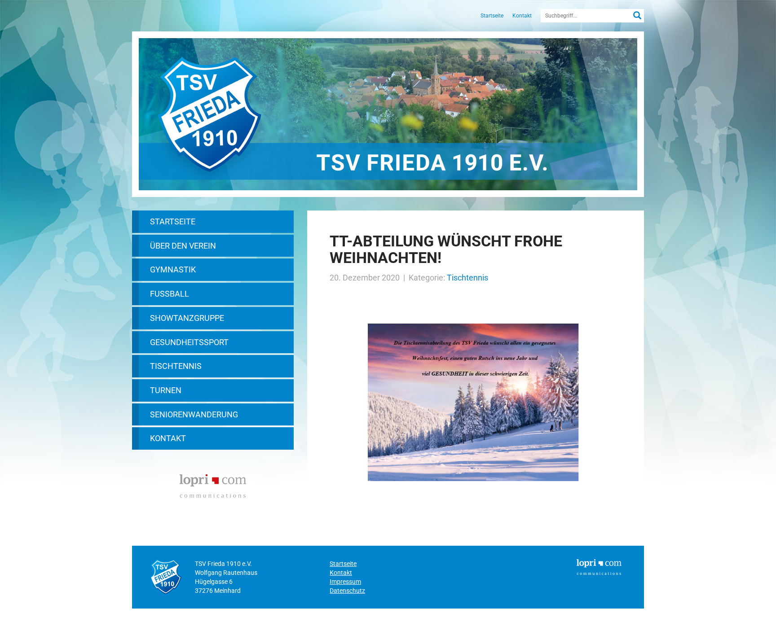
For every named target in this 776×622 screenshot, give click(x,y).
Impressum (345, 581)
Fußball (169, 293)
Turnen (165, 390)
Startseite (492, 16)
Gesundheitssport (189, 342)
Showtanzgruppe (187, 318)
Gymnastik (173, 269)
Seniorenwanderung (194, 414)
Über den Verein (183, 245)
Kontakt (522, 16)
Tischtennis (176, 366)
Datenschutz (347, 590)
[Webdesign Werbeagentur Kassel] (213, 485)
